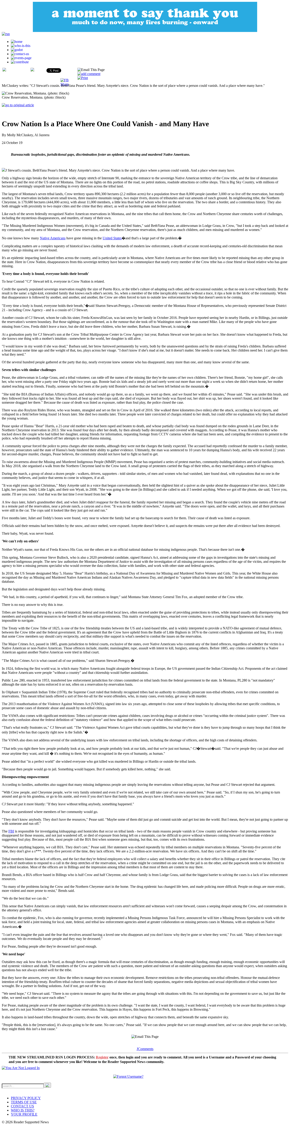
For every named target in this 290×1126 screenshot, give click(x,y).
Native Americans (52, 238)
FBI (11, 831)
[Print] (82, 78)
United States (112, 238)
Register (102, 1057)
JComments (145, 1049)
